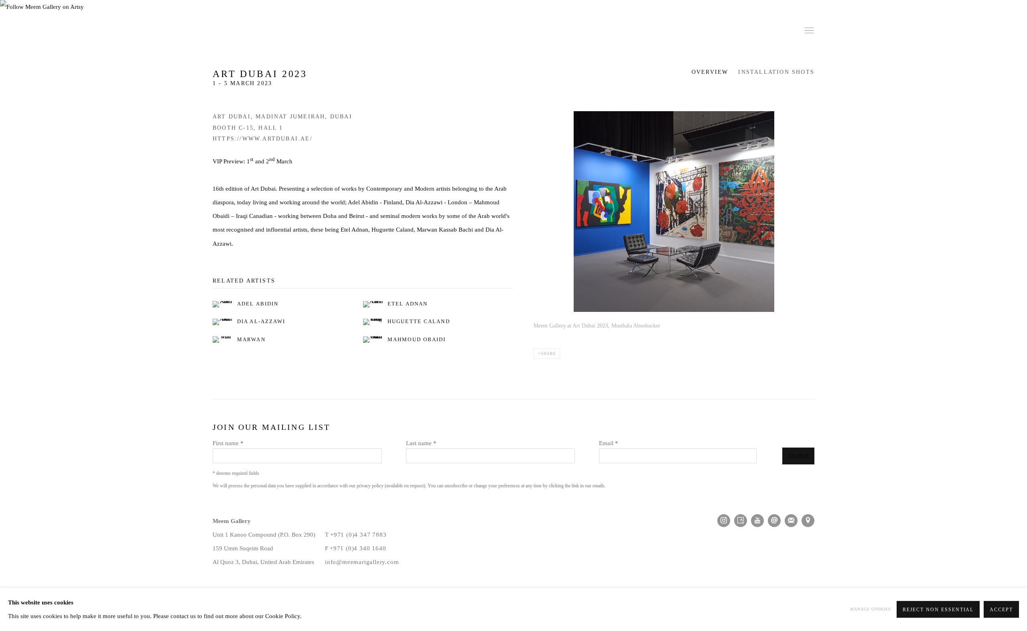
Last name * (421, 443)
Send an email (774, 520)
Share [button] (548, 353)
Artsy (740, 520)
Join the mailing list (791, 520)
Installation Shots (776, 72)
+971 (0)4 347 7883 (358, 534)
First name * (228, 443)
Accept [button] (1001, 610)
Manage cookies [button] (870, 609)
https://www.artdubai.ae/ (263, 139)
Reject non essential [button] (938, 610)
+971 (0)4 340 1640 (358, 548)
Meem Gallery (269, 30)
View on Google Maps (808, 520)
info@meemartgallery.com (362, 561)
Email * (608, 443)
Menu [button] (808, 31)
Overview (710, 72)
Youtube (757, 520)
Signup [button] (798, 456)
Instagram (723, 520)
